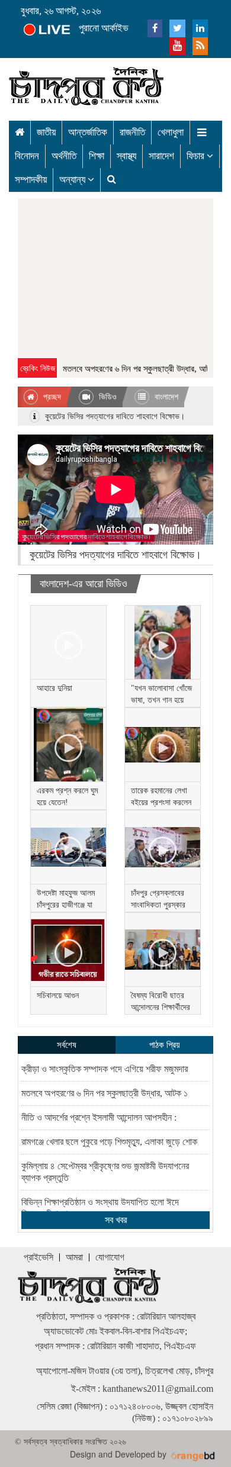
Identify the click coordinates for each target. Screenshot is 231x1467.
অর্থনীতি (64, 156)
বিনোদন (27, 156)
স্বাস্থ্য (126, 156)
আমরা (74, 1257)
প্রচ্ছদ (51, 397)
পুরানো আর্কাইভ (104, 28)
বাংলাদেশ (165, 397)
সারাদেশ (161, 156)
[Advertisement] (115, 278)
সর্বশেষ (66, 1045)
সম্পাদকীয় (31, 179)
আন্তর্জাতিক (87, 132)
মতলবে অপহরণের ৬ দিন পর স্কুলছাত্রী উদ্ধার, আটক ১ (136, 369)
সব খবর (116, 1220)
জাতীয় (46, 132)
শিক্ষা (96, 156)
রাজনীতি (132, 132)
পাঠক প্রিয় (164, 1045)
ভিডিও (107, 397)
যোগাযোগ (109, 1257)
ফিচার (197, 156)
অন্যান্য (73, 179)
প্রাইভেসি (38, 1257)
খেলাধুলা (171, 132)
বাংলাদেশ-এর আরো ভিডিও (83, 584)
